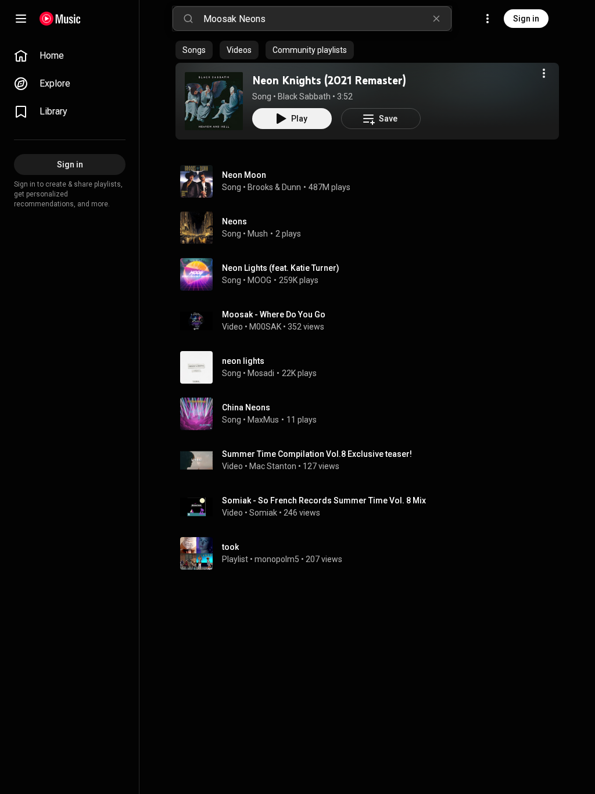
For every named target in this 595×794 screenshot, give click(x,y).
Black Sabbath (304, 96)
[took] (371, 553)
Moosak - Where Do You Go (273, 314)
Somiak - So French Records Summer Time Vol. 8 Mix (324, 500)
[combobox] (327, 18)
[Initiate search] (188, 18)
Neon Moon (244, 175)
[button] (214, 101)
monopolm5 (277, 559)
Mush (258, 233)
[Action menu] (543, 73)
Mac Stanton (272, 466)
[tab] (194, 50)
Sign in (526, 18)
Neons (234, 221)
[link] (70, 56)
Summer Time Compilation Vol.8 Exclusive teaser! (317, 454)
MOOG (259, 280)
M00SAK (265, 326)
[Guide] (21, 19)
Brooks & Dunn (274, 187)
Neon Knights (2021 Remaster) (329, 80)
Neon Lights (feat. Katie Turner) (280, 268)
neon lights (243, 361)
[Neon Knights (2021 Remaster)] (214, 101)
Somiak (263, 512)
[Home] (60, 19)
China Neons (246, 407)
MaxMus (263, 419)
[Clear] (436, 18)
